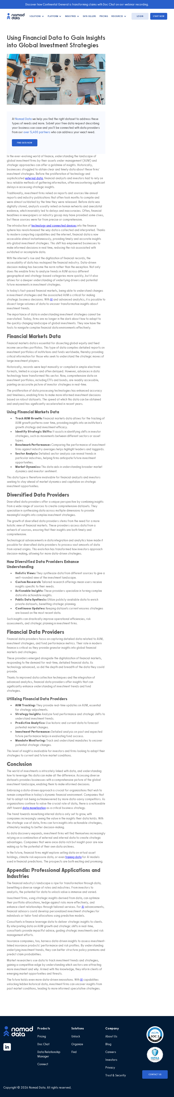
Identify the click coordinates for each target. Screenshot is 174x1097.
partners (44, 132)
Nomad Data (23, 119)
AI (51, 299)
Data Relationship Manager (48, 1054)
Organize (77, 1044)
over (26, 132)
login (140, 16)
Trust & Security (115, 1075)
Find (74, 1052)
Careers (110, 1052)
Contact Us (155, 1074)
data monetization (34, 808)
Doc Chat (43, 1044)
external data (34, 178)
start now (158, 16)
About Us (111, 1036)
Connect (42, 1064)
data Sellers (89, 16)
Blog (108, 1044)
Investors (111, 1060)
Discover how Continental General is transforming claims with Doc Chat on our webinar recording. (87, 4)
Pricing (104, 16)
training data (73, 857)
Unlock (75, 1036)
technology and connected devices (53, 225)
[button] (37, 16)
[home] (17, 16)
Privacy (110, 1067)
